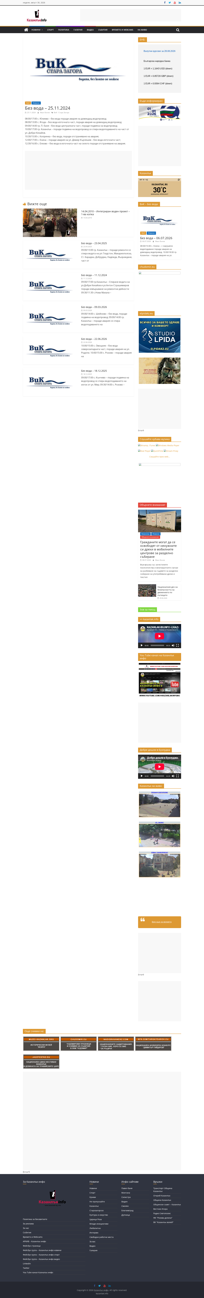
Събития (102, 29)
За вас (92, 1241)
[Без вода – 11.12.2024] (50, 273)
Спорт (50, 29)
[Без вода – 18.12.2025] (50, 369)
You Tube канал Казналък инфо (38, 1272)
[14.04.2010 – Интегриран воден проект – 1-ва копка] (50, 210)
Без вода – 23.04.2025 (94, 243)
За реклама (28, 1223)
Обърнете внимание (150, 537)
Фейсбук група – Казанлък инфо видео (41, 1259)
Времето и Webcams (122, 29)
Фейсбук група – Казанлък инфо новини (42, 1250)
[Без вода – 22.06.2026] (50, 337)
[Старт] (141, 645)
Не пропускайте (97, 1201)
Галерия (78, 29)
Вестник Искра (160, 1209)
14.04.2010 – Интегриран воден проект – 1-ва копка (105, 213)
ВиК (28, 103)
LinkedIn (27, 1263)
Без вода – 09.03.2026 (94, 307)
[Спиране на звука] (173, 645)
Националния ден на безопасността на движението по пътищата (168, 591)
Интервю (94, 1232)
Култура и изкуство (99, 1215)
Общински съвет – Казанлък (167, 1204)
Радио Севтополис (162, 1213)
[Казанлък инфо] (26, 29)
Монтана (125, 1192)
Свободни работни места (102, 1237)
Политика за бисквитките (35, 1219)
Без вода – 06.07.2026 (156, 238)
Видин (124, 1201)
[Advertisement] (130, 15)
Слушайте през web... (159, 456)
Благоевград (127, 1210)
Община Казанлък (162, 1200)
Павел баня (126, 1188)
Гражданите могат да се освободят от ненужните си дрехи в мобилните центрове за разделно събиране (158, 549)
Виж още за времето (162, 921)
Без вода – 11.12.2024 (94, 275)
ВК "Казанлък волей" (163, 1222)
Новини (36, 29)
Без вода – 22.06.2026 (94, 339)
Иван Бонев (45, 112)
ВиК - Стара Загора (61, 112)
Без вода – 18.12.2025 (94, 370)
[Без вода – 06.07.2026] (159, 210)
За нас (26, 1228)
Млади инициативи (99, 1223)
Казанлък (145, 534)
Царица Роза (96, 1219)
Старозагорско (97, 1210)
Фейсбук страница (32, 1245)
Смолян (125, 1206)
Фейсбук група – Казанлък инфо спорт (41, 1254)
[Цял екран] (177, 645)
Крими (93, 1197)
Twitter (26, 1268)
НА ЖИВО (142, 29)
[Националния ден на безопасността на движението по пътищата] (147, 585)
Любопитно (95, 1228)
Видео (90, 29)
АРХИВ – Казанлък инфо (34, 1241)
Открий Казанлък (161, 1195)
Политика (63, 29)
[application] (159, 636)
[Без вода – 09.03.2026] (50, 305)
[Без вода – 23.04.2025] (50, 242)
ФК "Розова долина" (162, 1217)
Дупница (125, 1215)
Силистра (126, 1197)
